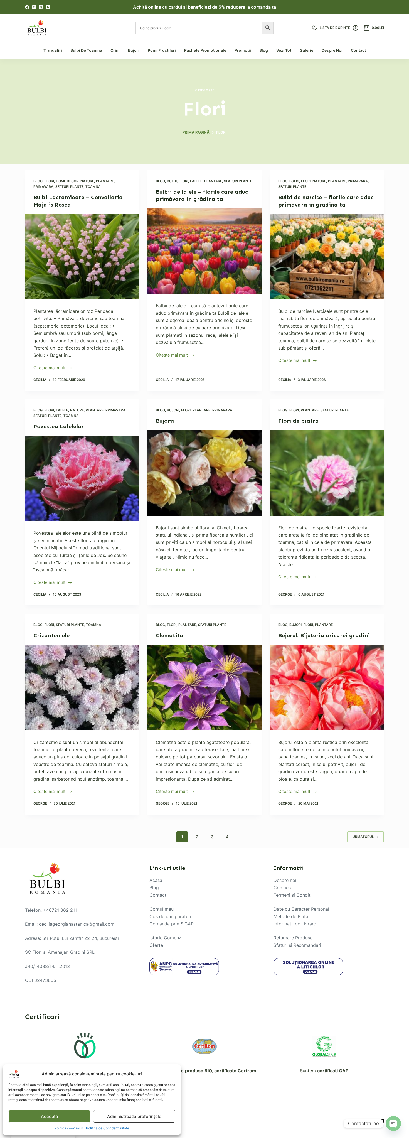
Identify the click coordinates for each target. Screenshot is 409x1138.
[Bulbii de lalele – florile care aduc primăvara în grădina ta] (204, 251)
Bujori (133, 50)
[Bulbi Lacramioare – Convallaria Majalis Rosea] (82, 256)
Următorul (363, 837)
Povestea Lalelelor (58, 426)
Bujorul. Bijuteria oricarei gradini (324, 635)
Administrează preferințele (134, 1116)
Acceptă (49, 1116)
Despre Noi (332, 50)
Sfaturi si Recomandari (297, 945)
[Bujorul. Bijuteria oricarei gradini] (327, 687)
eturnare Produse (294, 937)
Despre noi (285, 880)
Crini (115, 50)
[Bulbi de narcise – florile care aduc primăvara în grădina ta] (327, 256)
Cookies (282, 887)
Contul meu (161, 909)
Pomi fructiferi (162, 50)
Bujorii (165, 420)
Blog (263, 50)
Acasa (155, 880)
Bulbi (172, 181)
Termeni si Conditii (293, 895)
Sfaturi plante (69, 187)
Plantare (105, 181)
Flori (49, 181)
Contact (358, 50)
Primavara (43, 187)
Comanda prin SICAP (171, 923)
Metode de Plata (291, 916)
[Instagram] (34, 7)
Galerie (306, 50)
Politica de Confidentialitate (107, 1128)
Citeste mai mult (49, 368)
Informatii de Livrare (295, 923)
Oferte (156, 945)
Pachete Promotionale (205, 50)
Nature (87, 181)
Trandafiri (52, 50)
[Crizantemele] (82, 687)
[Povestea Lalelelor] (82, 478)
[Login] (355, 28)
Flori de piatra (298, 420)
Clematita (169, 635)
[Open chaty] (393, 1123)
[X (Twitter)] (41, 7)
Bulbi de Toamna (86, 50)
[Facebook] (27, 7)
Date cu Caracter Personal (301, 909)
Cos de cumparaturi (170, 916)
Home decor (67, 181)
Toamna (93, 187)
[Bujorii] (204, 473)
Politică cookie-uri (69, 1128)
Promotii (243, 50)
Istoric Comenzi (166, 937)
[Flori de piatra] (327, 473)
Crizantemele (51, 635)
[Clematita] (204, 687)
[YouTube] (48, 7)
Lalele (196, 181)
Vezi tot (283, 50)
